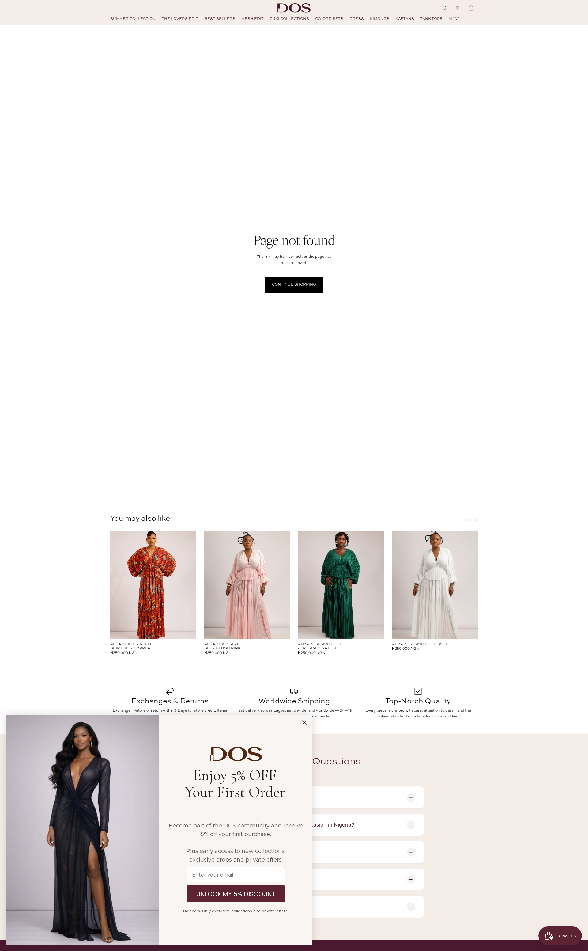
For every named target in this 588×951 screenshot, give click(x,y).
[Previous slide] (119, 585)
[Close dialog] (304, 722)
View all (471, 520)
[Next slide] (187, 585)
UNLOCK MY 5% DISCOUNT (235, 894)
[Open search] (444, 8)
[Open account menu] (457, 8)
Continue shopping (294, 285)
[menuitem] (454, 19)
